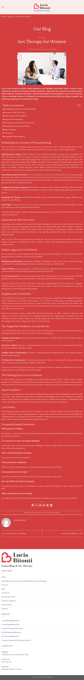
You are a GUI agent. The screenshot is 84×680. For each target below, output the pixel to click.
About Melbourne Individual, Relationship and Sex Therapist (24, 581)
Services (5, 585)
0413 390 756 (6, 662)
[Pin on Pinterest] (47, 505)
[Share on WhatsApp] (32, 505)
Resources (42, 37)
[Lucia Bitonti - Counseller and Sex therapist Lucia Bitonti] (42, 7)
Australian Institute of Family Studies (16, 318)
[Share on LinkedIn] (51, 505)
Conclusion (8, 133)
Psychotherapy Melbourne (11, 632)
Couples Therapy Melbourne (12, 628)
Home (4, 16)
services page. (36, 370)
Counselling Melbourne (10, 621)
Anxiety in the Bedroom (70, 533)
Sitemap (5, 609)
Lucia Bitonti (52, 49)
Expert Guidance (10, 130)
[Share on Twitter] (40, 505)
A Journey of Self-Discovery (14, 112)
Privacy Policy (7, 605)
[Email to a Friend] (44, 505)
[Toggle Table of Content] (78, 105)
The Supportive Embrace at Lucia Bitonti (19, 123)
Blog (9, 16)
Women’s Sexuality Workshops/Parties (16, 640)
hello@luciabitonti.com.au (11, 669)
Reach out (72, 417)
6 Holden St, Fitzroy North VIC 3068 (15, 655)
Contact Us (6, 593)
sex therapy (31, 331)
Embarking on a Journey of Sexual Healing (20, 109)
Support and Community (13, 119)
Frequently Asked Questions (14, 136)
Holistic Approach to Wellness (15, 116)
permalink (57, 512)
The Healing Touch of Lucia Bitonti (17, 126)
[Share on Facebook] (36, 505)
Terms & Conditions (9, 601)
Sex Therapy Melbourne (10, 636)
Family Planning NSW (69, 212)
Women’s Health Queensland (26, 498)
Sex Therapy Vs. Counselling (15, 533)
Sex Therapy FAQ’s (8, 597)
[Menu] (3, 7)
